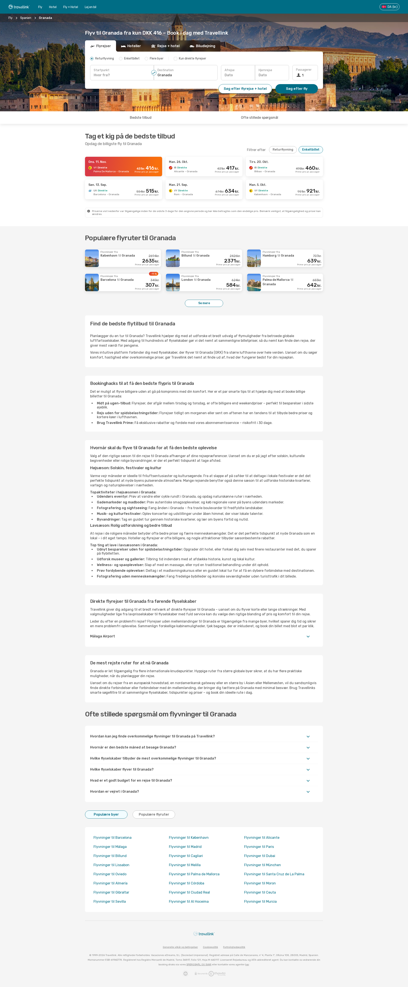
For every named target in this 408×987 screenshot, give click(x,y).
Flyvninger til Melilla (185, 865)
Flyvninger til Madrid (185, 847)
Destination (165, 70)
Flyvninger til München (262, 865)
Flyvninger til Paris (259, 847)
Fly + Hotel (70, 7)
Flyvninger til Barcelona (113, 838)
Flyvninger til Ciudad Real (189, 892)
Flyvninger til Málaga (110, 847)
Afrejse (230, 70)
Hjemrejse (265, 70)
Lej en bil (90, 7)
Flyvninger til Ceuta (260, 892)
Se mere (204, 303)
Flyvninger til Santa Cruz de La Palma (274, 874)
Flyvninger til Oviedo (110, 874)
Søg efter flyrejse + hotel (245, 89)
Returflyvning (283, 149)
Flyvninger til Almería (111, 883)
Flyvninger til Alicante (261, 838)
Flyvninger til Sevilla (110, 901)
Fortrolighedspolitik (234, 947)
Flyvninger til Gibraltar (111, 892)
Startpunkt (101, 70)
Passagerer (304, 70)
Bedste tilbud (141, 118)
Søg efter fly (296, 89)
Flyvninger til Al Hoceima (189, 901)
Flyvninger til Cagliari (186, 856)
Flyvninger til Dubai (259, 856)
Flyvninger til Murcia (260, 901)
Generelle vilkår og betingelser (180, 947)
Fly (40, 7)
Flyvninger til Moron (260, 883)
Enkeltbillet (310, 149)
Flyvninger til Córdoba (186, 883)
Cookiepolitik (210, 947)
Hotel (53, 7)
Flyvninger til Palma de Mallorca (194, 874)
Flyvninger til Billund (110, 856)
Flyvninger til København (189, 838)
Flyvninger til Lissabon (111, 865)
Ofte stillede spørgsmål (259, 118)
